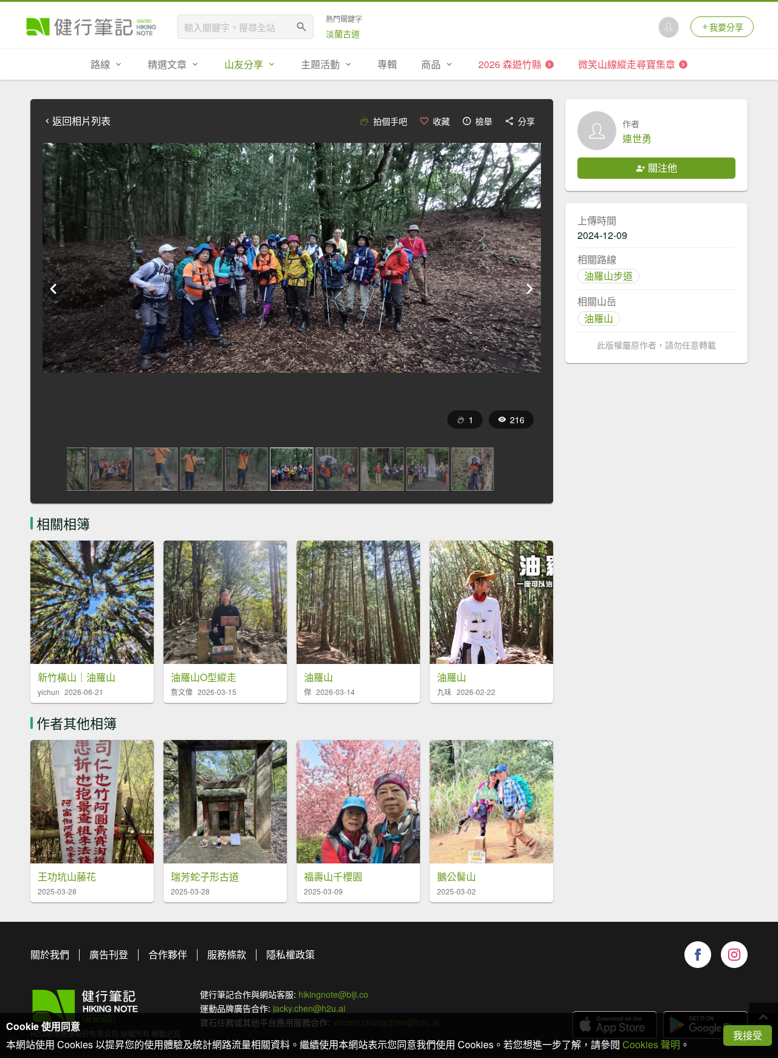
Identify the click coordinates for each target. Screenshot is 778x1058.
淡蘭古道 (343, 33)
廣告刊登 (108, 954)
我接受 (747, 1035)
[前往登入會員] (668, 26)
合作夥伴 (167, 954)
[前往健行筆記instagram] (734, 954)
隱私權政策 (290, 954)
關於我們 (49, 954)
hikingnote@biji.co (333, 994)
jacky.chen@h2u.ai (309, 1008)
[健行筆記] (91, 27)
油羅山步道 (608, 276)
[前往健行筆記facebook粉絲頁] (697, 954)
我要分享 (726, 27)
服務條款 (226, 954)
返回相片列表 (81, 121)
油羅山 (598, 318)
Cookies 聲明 (651, 1044)
